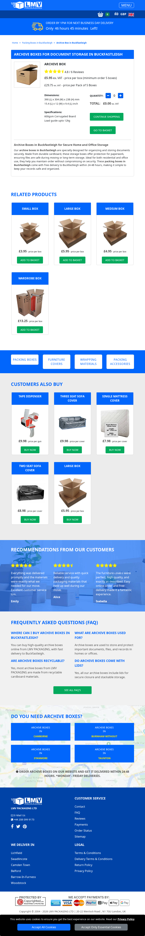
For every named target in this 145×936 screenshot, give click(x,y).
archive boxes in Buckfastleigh (37, 150)
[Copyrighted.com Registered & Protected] (32, 901)
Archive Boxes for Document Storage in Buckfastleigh (68, 54)
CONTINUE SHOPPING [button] (107, 116)
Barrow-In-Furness (23, 877)
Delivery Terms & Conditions (93, 859)
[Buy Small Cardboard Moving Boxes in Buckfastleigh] (30, 233)
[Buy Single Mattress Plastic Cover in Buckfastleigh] (114, 423)
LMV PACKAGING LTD (61, 911)
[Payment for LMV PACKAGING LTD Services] (90, 901)
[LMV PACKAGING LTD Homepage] (26, 5)
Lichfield (16, 853)
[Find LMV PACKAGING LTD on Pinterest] (25, 827)
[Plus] (120, 95)
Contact (80, 806)
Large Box (72, 209)
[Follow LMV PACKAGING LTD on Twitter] (18, 827)
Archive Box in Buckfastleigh (71, 42)
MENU (126, 5)
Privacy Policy (126, 919)
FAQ (77, 812)
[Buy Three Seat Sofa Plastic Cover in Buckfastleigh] (72, 423)
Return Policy (83, 865)
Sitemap (80, 836)
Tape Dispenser (30, 396)
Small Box (30, 209)
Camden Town (20, 865)
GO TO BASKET (103, 130)
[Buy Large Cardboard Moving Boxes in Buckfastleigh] (72, 233)
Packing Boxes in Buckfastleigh (37, 42)
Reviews (80, 818)
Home (15, 42)
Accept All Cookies (44, 927)
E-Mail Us (19, 815)
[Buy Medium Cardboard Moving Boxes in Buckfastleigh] (114, 233)
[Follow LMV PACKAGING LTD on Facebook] (12, 827)
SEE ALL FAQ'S (72, 690)
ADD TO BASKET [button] (30, 260)
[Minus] (108, 95)
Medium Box (114, 209)
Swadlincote (19, 859)
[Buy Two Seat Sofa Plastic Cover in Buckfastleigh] (30, 492)
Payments (81, 824)
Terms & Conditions (88, 853)
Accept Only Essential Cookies (101, 927)
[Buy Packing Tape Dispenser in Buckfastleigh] (30, 423)
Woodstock (18, 883)
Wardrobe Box (30, 278)
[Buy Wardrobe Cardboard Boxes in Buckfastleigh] (30, 303)
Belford (16, 871)
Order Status (83, 830)
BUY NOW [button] (30, 450)
